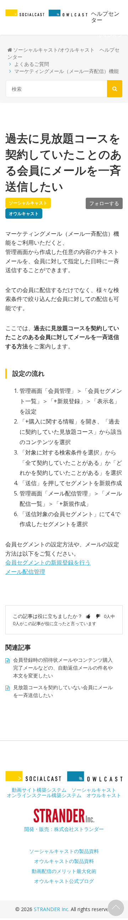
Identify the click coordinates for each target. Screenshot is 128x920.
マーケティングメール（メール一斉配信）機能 (66, 71)
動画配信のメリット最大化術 (64, 871)
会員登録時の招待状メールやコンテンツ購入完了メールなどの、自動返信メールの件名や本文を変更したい (63, 667)
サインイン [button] (110, 34)
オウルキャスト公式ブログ (64, 881)
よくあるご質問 (31, 64)
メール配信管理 (25, 572)
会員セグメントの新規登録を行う (48, 562)
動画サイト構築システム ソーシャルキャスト (64, 789)
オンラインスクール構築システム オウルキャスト (64, 795)
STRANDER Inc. (52, 909)
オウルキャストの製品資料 (64, 861)
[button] (88, 616)
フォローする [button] (104, 203)
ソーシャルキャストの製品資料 (64, 851)
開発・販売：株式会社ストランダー (64, 829)
